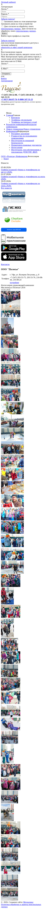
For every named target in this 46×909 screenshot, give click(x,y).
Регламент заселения (20, 134)
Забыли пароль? (8, 19)
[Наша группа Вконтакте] (14, 203)
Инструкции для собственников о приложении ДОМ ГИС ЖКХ (26, 151)
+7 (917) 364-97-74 (9, 99)
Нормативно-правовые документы (26, 145)
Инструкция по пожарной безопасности (22, 141)
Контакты (15, 117)
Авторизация (7, 81)
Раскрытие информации (16, 124)
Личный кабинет (8, 2)
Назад (6, 159)
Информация (12, 131)
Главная (9, 115)
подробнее (14, 282)
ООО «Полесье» (8, 156)
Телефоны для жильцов (21, 120)
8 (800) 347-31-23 (25, 99)
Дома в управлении (14, 129)
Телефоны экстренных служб (24, 122)
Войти (4, 78)
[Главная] (11, 92)
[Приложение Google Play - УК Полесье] (14, 251)
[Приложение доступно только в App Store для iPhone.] (14, 260)
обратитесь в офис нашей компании (16, 47)
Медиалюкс (28, 902)
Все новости (6, 188)
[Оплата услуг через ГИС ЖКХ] (14, 213)
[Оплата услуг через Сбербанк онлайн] (14, 224)
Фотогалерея (16, 147)
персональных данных (11, 29)
